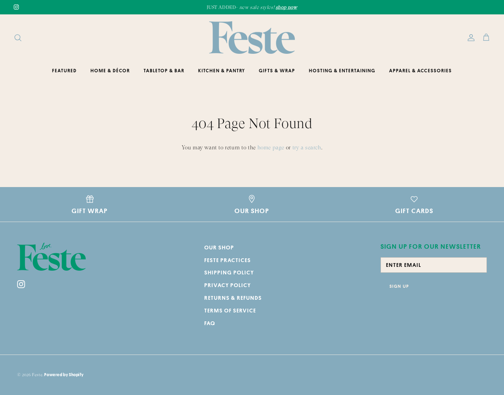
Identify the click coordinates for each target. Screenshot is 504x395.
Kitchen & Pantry (221, 70)
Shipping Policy (229, 272)
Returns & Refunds (233, 298)
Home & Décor (110, 70)
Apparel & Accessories (420, 70)
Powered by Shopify (63, 374)
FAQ (209, 323)
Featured (64, 70)
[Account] (469, 38)
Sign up (399, 286)
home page (270, 147)
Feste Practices (227, 260)
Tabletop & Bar (164, 70)
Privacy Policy (227, 285)
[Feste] (252, 37)
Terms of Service (230, 310)
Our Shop (219, 247)
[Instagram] (16, 7)
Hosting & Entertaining (342, 70)
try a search (306, 147)
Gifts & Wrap (277, 70)
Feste (37, 374)
